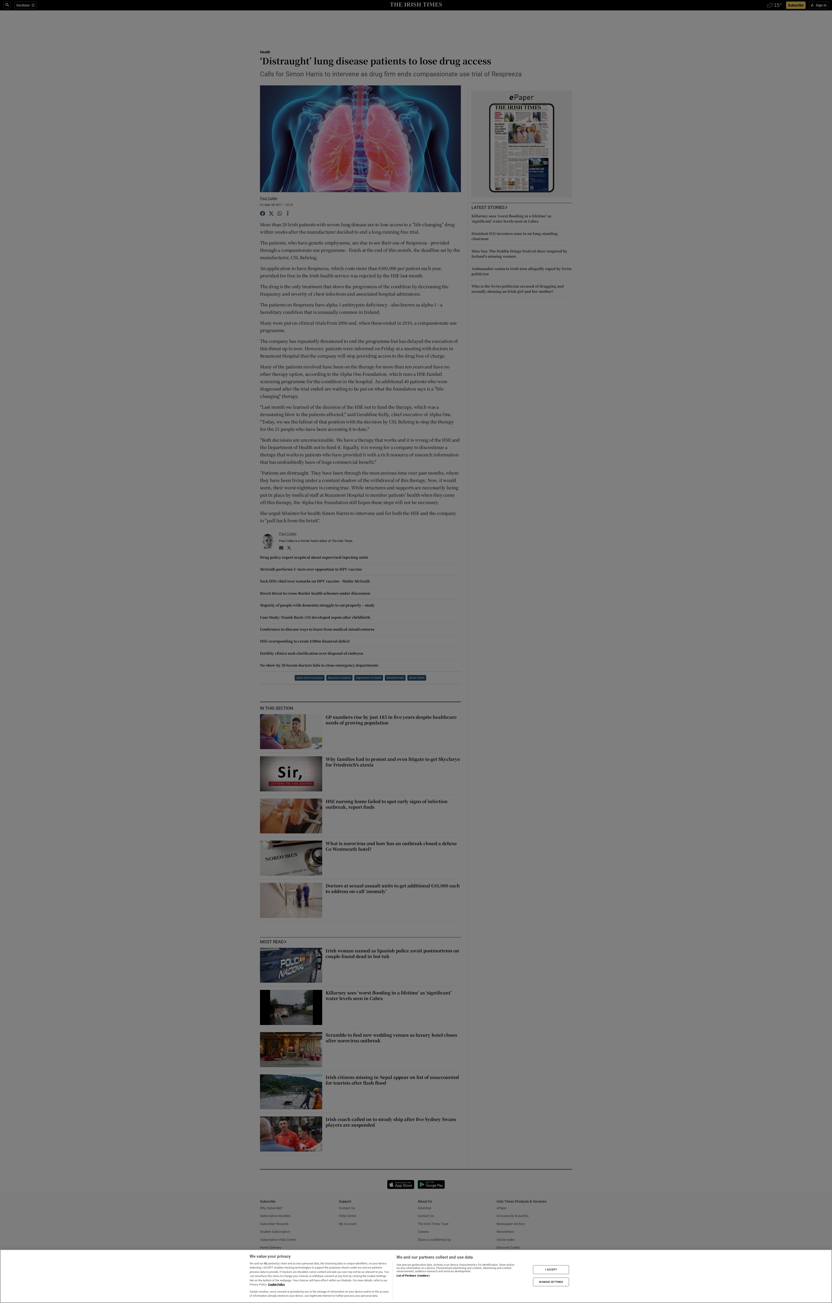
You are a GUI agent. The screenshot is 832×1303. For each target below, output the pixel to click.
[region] (416, 1276)
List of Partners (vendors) (412, 1275)
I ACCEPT (551, 1269)
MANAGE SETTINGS (551, 1281)
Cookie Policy (276, 1284)
